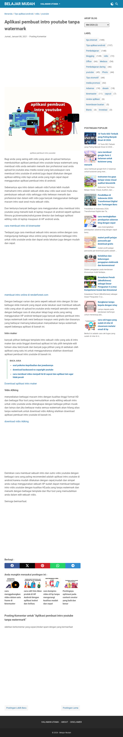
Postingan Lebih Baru (16, 708)
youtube (90, 72)
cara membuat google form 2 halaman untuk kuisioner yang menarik (98, 158)
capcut (108, 94)
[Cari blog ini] (116, 4)
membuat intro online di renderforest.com (26, 294)
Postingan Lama (70, 708)
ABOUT (64, 722)
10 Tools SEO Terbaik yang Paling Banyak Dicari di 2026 (108, 137)
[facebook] (12, 565)
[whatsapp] (57, 565)
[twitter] (27, 565)
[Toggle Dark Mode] (112, 4)
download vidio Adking (16, 421)
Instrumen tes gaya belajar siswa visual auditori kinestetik (107, 180)
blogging (90, 56)
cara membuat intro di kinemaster (22, 225)
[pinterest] (42, 565)
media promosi (93, 83)
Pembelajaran (92, 51)
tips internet (91, 40)
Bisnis (89, 110)
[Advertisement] (42, 63)
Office (89, 61)
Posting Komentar (37, 36)
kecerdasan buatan (95, 104)
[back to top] (117, 730)
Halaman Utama (49, 4)
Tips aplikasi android (95, 45)
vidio (106, 56)
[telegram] (73, 565)
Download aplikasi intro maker (20, 383)
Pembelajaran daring (95, 67)
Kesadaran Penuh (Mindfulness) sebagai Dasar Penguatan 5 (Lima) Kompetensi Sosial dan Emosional (100, 283)
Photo (105, 72)
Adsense (90, 88)
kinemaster (91, 94)
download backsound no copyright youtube (33, 370)
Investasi (103, 110)
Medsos (103, 61)
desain (105, 88)
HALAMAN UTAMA (50, 722)
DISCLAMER (76, 722)
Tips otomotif (92, 77)
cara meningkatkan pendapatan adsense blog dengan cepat (108, 219)
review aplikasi (93, 99)
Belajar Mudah (19, 4)
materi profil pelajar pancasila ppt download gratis (107, 240)
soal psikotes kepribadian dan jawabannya (33, 365)
